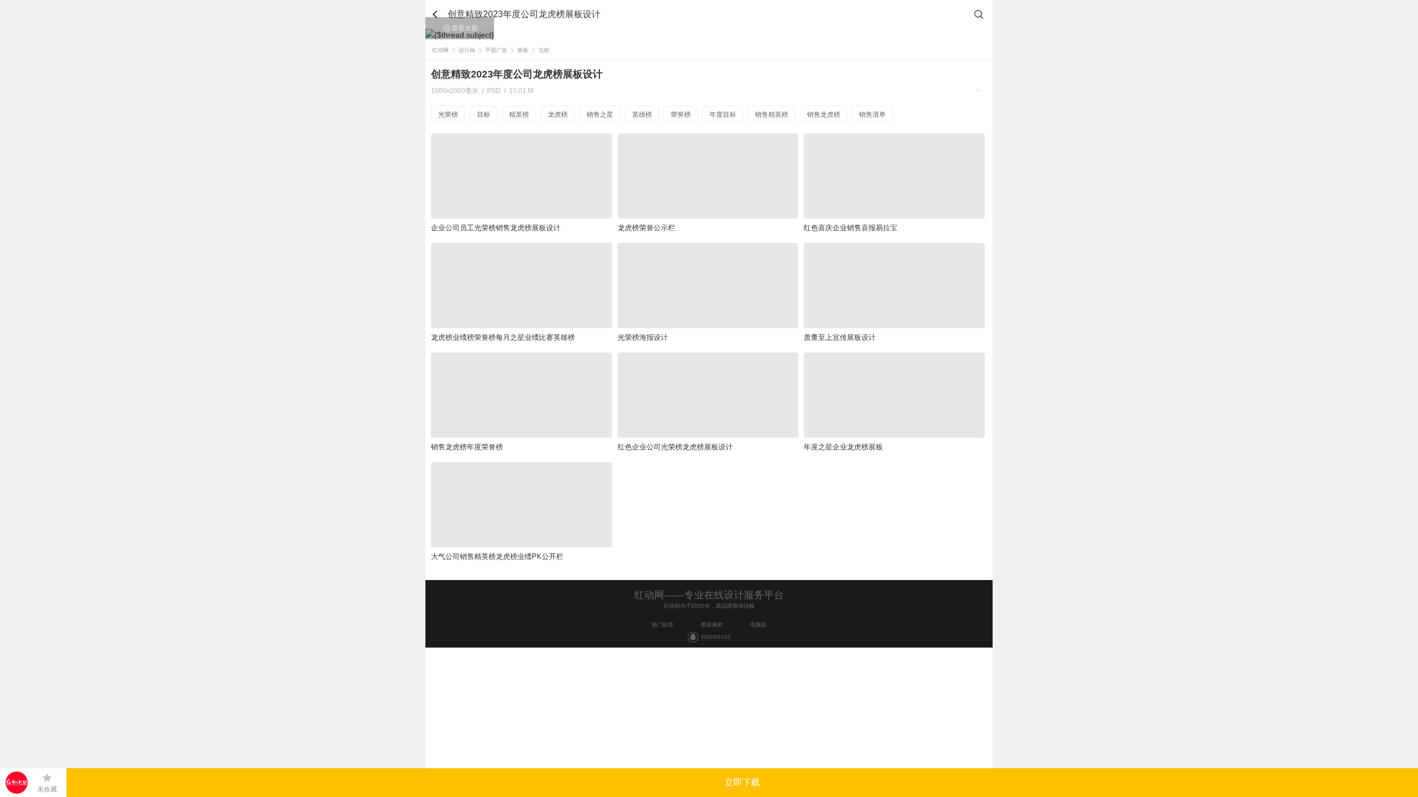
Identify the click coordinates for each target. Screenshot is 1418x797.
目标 (483, 114)
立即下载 (742, 782)
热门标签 (662, 625)
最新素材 (712, 625)
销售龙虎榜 (823, 114)
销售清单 (872, 114)
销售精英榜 (771, 114)
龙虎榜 (558, 114)
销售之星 (600, 114)
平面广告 (496, 50)
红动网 (440, 50)
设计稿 (467, 50)
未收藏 (47, 789)
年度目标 (723, 114)
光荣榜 (448, 114)
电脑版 (758, 625)
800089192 (716, 637)
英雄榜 (642, 114)
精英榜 (519, 114)
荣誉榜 (681, 114)
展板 (522, 50)
